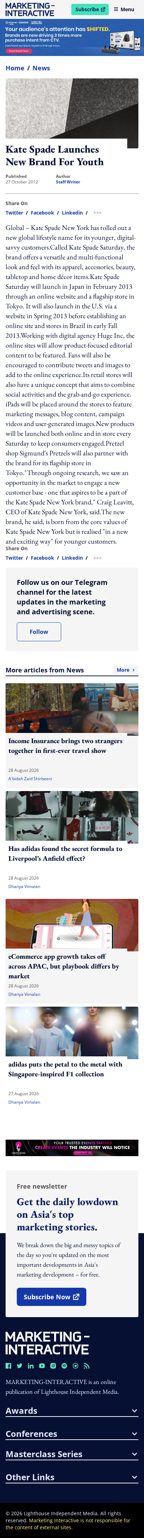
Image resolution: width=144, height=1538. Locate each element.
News (41, 68)
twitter (14, 213)
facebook (42, 213)
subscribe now (54, 1299)
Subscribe (92, 10)
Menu (127, 9)
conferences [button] (31, 1433)
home (15, 68)
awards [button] (21, 1410)
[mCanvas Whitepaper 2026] (72, 37)
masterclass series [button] (44, 1454)
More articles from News (67, 670)
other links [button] (30, 1477)
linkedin (72, 213)
